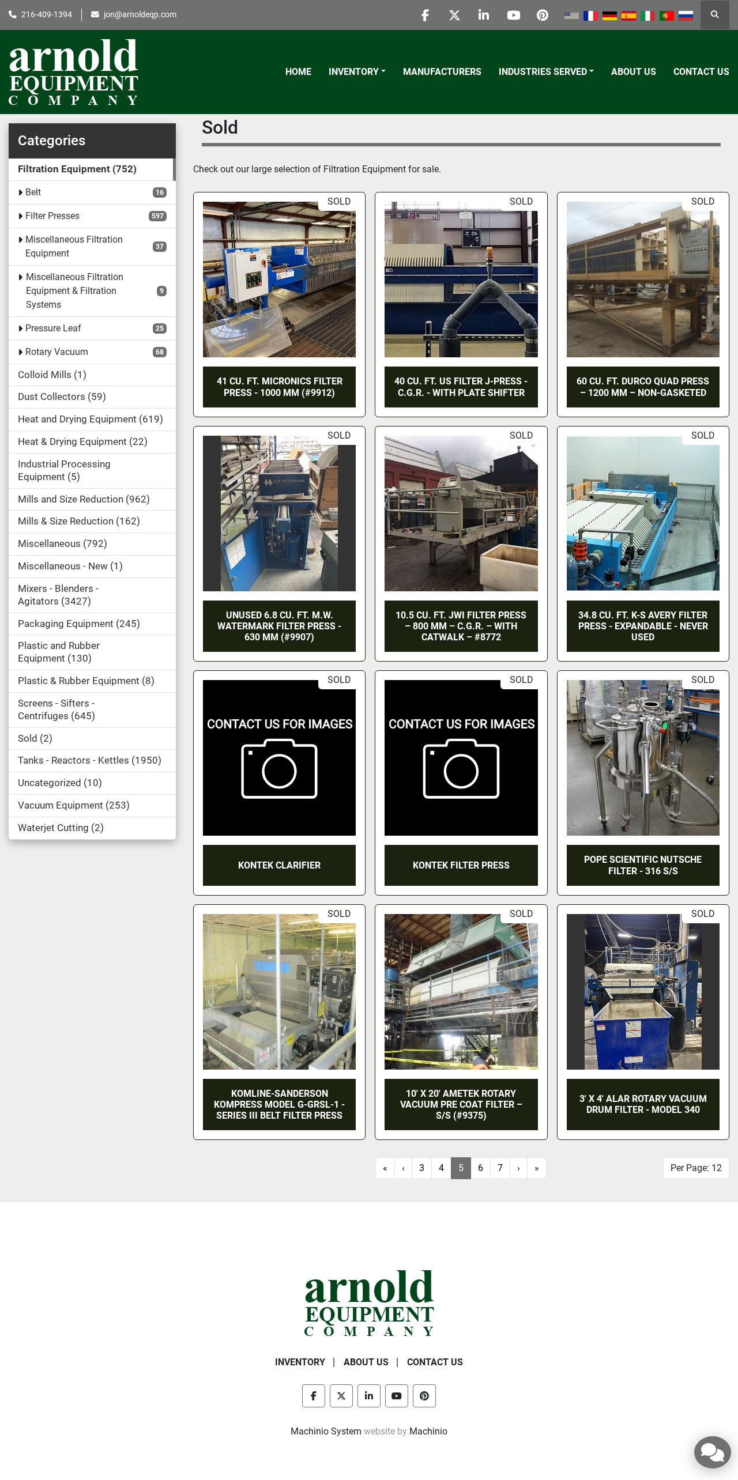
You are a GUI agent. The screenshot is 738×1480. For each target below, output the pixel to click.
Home (298, 71)
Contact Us (701, 71)
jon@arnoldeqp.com (140, 14)
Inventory (354, 71)
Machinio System (326, 1431)
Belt (33, 192)
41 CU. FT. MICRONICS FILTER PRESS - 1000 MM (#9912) (279, 387)
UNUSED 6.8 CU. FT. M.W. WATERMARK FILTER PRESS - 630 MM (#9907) (279, 626)
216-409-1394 (46, 14)
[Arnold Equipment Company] (369, 1302)
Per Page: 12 (696, 1167)
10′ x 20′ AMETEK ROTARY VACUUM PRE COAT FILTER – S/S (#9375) (461, 1104)
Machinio (428, 1431)
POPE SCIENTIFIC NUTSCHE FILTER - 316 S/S (643, 865)
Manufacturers (442, 71)
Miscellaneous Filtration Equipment (74, 246)
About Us (633, 71)
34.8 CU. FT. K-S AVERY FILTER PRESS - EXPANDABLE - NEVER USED (643, 626)
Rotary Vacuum (56, 351)
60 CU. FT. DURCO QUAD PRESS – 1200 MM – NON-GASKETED (643, 387)
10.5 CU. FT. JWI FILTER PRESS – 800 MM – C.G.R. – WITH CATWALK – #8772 (461, 626)
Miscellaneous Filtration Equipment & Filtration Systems (74, 290)
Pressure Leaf (53, 328)
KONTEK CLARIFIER (279, 865)
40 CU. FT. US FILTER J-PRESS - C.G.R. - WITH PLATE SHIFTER (461, 387)
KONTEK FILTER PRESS (461, 865)
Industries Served (543, 71)
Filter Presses (52, 215)
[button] (357, 72)
